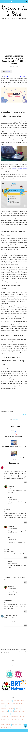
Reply (25, 482)
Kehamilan (3, 722)
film (2, 714)
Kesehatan (9, 700)
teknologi (23, 700)
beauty (8, 706)
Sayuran (3, 727)
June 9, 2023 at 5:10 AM (9, 551)
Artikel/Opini (15, 719)
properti (18, 708)
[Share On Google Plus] (26, 415)
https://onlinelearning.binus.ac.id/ (19, 168)
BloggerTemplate (22, 730)
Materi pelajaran (14, 716)
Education (15, 419)
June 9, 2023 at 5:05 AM (12, 488)
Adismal (10, 561)
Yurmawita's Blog (14, 10)
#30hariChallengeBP (6, 719)
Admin (6, 467)
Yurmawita (11, 486)
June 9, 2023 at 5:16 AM (12, 563)
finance (9, 703)
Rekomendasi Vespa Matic (18, 724)
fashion (3, 706)
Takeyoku (7, 573)
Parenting (15, 703)
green (11, 711)
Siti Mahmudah (8, 600)
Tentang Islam (15, 714)
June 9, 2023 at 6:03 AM (9, 574)
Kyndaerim (7, 509)
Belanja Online (4, 711)
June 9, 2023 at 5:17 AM (12, 499)
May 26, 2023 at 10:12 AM (9, 469)
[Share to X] (20, 415)
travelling (3, 708)
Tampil (8, 71)
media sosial (11, 708)
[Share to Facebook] (18, 415)
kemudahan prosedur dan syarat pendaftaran (15, 76)
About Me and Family (19, 711)
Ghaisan (10, 497)
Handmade (22, 722)
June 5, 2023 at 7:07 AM (9, 511)
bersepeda (8, 727)
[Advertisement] (14, 36)
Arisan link (7, 714)
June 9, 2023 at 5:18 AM (12, 539)
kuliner (21, 703)
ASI (8, 722)
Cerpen (2, 724)
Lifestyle (3, 700)
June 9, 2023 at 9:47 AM (9, 602)
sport (21, 719)
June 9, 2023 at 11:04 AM (9, 617)
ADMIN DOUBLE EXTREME (10, 615)
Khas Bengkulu (4, 716)
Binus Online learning (6, 323)
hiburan (22, 716)
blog (12, 706)
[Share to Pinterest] (23, 415)
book (16, 722)
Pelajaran (8, 724)
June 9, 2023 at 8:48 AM (12, 588)
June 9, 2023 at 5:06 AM (12, 528)
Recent (12, 722)
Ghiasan (10, 537)
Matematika (18, 706)
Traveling (3, 703)
